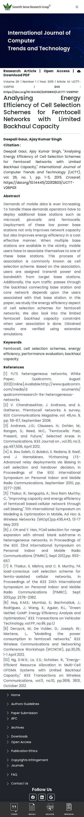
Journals (17, 765)
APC (14, 718)
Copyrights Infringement (29, 760)
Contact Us (19, 783)
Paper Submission (24, 713)
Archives (17, 727)
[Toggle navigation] (76, 6)
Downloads (19, 736)
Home (15, 695)
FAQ (14, 774)
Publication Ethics (24, 751)
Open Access (21, 742)
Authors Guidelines (25, 704)
